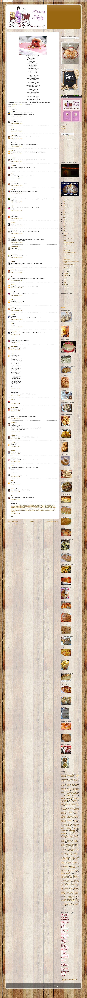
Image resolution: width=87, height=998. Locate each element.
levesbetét (65, 852)
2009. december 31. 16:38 (16, 185)
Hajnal (12, 206)
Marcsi (12, 291)
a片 (52, 506)
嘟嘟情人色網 (19, 510)
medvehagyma (64, 859)
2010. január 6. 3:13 (15, 513)
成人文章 (32, 510)
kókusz (62, 840)
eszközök (72, 803)
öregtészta (72, 867)
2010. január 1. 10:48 (15, 410)
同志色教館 (19, 507)
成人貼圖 (25, 509)
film (77, 804)
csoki (72, 789)
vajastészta (63, 900)
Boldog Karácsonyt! (67, 238)
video (69, 901)
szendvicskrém (70, 889)
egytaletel (74, 800)
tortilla (78, 896)
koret (76, 841)
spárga (72, 885)
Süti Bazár (13, 457)
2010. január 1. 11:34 (15, 438)
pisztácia (67, 875)
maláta (76, 854)
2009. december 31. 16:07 (16, 131)
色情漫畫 (19, 506)
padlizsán (65, 869)
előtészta (63, 803)
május (65, 280)
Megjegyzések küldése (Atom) (20, 524)
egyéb (13, 106)
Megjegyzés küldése (14, 516)
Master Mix (75, 858)
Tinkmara (13, 237)
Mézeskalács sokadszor (68, 242)
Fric (12, 323)
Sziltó (12, 399)
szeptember (66, 273)
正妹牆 (40, 507)
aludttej (72, 772)
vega (77, 900)
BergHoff (74, 779)
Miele (62, 862)
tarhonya (76, 892)
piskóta (62, 875)
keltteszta (63, 830)
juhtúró (69, 824)
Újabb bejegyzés (13, 521)
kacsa (74, 824)
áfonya (62, 772)
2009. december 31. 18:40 (16, 257)
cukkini (62, 786)
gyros (76, 812)
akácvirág (67, 772)
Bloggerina (75, 780)
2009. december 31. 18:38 (16, 249)
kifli (77, 837)
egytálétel (63, 801)
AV (15, 505)
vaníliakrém (73, 900)
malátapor (63, 855)
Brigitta (12, 135)
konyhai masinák (70, 841)
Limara (12, 338)
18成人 (28, 509)
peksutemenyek (66, 872)
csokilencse (76, 789)
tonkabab (69, 896)
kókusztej (75, 840)
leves (78, 850)
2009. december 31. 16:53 (16, 201)
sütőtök (75, 888)
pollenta (71, 876)
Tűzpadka (13, 435)
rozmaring (76, 880)
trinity (12, 314)
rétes (72, 878)
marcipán (72, 857)
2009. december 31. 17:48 (16, 233)
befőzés (65, 779)
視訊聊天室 (44, 510)
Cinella (12, 165)
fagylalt (76, 803)
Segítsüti (75, 883)
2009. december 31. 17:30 (16, 218)
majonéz (62, 854)
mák (67, 854)
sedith (12, 353)
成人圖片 (28, 510)
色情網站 (52, 509)
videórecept (73, 901)
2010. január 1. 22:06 (15, 484)
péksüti (76, 873)
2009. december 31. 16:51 (16, 193)
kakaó (78, 824)
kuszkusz (76, 846)
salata (64, 883)
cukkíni (66, 786)
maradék (67, 857)
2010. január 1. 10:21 (15, 395)
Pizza (64, 237)
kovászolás (63, 844)
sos (76, 884)
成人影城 (42, 506)
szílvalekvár (70, 891)
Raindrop (13, 422)
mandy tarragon (14, 442)
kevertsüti (62, 837)
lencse (78, 849)
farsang (65, 804)
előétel (76, 801)
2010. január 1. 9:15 (15, 334)
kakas (64, 825)
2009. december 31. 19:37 (16, 295)
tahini (68, 892)
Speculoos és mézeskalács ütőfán (70, 265)
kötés (77, 845)
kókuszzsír (63, 841)
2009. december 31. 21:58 (16, 327)
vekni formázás (63, 901)
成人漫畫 (40, 510)
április (65, 282)
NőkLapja (71, 865)
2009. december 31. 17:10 (16, 210)
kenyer (73, 832)
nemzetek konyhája (72, 863)
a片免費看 (20, 505)
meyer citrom (63, 861)
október (65, 271)
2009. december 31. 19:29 (16, 287)
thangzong (77, 894)
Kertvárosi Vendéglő (64, 836)
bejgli (70, 779)
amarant (76, 772)
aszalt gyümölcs (70, 775)
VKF (78, 901)
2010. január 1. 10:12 (15, 388)
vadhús (76, 899)
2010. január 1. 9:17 (15, 342)
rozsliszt (73, 881)
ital (71, 823)
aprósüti (62, 774)
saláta (69, 883)
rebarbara (70, 877)
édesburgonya (63, 797)
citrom (62, 785)
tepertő (62, 894)
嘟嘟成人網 (32, 509)
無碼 (17, 505)
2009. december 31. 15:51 (16, 116)
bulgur (64, 784)
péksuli (76, 870)
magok (75, 853)
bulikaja (68, 784)
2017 (64, 217)
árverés (76, 774)
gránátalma (65, 811)
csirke (68, 789)
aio (13, 509)
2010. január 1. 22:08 (15, 491)
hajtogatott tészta (70, 817)
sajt (78, 881)
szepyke (13, 230)
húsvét (75, 821)
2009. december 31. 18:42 (16, 265)
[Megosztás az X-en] (28, 104)
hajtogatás (76, 816)
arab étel (68, 774)
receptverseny (76, 877)
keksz (75, 828)
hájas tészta (70, 816)
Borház (74, 783)
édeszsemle (70, 798)
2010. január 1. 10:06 (15, 349)
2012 (64, 226)
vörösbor (64, 903)
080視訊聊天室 (48, 506)
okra (62, 866)
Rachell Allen (63, 877)
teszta (66, 894)
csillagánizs (75, 788)
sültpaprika (70, 887)
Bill (77, 779)
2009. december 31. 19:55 (16, 310)
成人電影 (40, 505)
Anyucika (13, 450)
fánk (62, 804)
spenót (76, 885)
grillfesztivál (76, 811)
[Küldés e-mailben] (26, 104)
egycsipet (13, 254)
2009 (64, 232)
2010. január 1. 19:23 (15, 476)
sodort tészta (67, 884)
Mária (12, 495)
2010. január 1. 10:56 (15, 418)
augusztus (66, 275)
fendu (69, 804)
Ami (12, 465)
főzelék (64, 807)
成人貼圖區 (48, 505)
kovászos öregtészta (71, 844)
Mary (12, 299)
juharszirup (65, 824)
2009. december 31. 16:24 (16, 153)
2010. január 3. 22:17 (15, 499)
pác (78, 867)
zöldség (63, 905)
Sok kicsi (72, 884)
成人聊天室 (35, 505)
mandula (71, 855)
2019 (64, 214)
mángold (62, 857)
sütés (74, 887)
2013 (64, 224)
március (65, 284)
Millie (12, 480)
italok (75, 823)
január (65, 287)
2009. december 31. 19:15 (16, 272)
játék (78, 823)
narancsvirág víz (64, 863)
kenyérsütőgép (72, 835)
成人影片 (24, 510)
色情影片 (36, 506)
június (65, 278)
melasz (71, 859)
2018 (64, 216)
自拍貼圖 (25, 505)
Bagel (64, 257)
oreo (74, 866)
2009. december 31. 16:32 (16, 169)
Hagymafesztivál (64, 815)
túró (78, 898)
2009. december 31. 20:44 (16, 319)
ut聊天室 (44, 507)
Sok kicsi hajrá (66, 254)
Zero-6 (73, 903)
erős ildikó (13, 473)
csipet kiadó (63, 789)
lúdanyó (13, 222)
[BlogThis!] (27, 104)
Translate (71, 135)
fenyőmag (73, 804)
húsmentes (70, 821)
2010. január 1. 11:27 (15, 431)
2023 (64, 207)
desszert (63, 792)
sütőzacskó (63, 889)
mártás (78, 857)
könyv (62, 845)
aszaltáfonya (71, 776)
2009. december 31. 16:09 (16, 138)
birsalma (62, 780)
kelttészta (72, 830)
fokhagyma (68, 805)
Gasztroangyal (63, 808)
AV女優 (23, 507)
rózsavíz (62, 881)
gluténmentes (76, 809)
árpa (72, 774)
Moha (12, 197)
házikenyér (63, 820)
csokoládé (66, 790)
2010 (64, 230)
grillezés (70, 811)
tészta (71, 894)
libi (11, 111)
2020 (64, 212)
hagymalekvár (74, 815)
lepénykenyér (65, 850)
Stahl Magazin (63, 887)
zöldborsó (65, 904)
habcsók (76, 813)
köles (77, 844)
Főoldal (32, 521)
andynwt (48, 986)
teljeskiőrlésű (75, 893)
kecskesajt (69, 828)
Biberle (64, 248)
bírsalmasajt (69, 780)
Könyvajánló (66, 267)
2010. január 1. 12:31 (15, 453)
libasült (70, 852)
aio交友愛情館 (38, 509)
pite (71, 875)
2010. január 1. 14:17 (15, 469)
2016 (64, 219)
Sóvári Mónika (67, 885)
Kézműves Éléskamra (70, 837)
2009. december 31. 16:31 (16, 161)
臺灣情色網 (31, 506)
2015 (64, 221)
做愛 (22, 509)
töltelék (70, 898)
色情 (39, 506)
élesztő (71, 801)
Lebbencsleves (66, 259)
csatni (77, 786)
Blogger (57, 986)
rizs (78, 878)
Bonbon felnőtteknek (67, 255)
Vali (12, 173)
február (65, 286)
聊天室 (52, 507)
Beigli (64, 240)
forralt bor (73, 805)
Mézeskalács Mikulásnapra (69, 264)
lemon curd (73, 849)
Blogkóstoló (63, 781)
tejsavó (70, 893)
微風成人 (19, 509)
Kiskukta (13, 414)
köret (72, 845)
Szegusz (13, 157)
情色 (14, 511)
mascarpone (66, 858)
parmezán (63, 870)
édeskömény (69, 797)
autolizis (76, 776)
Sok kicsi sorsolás (67, 244)
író (68, 823)
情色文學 (44, 509)
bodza (76, 781)
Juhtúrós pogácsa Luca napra (69, 252)
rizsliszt (64, 880)
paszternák (69, 870)
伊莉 (28, 505)
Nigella (66, 865)
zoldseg (77, 903)
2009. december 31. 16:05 (16, 123)
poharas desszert (64, 876)
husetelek (63, 821)
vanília (68, 900)
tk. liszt (63, 896)
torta (74, 896)
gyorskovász (63, 812)
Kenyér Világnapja (74, 833)
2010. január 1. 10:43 (15, 403)
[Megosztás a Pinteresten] (31, 104)
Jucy (12, 307)
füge (73, 807)
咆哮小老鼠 (30, 507)
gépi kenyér (70, 808)
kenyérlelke (63, 835)
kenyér (63, 833)
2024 (64, 205)
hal (77, 817)
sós (62, 885)
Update (65, 899)
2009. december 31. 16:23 (16, 146)
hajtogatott (63, 817)
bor (70, 783)
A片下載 (14, 510)
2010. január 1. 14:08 (15, 461)
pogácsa (75, 875)
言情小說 (23, 506)
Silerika (12, 284)
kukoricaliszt (63, 846)
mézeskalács (74, 861)
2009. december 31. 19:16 (16, 280)
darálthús (75, 790)
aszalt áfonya (63, 775)
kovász (63, 842)
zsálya (68, 905)
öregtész (67, 867)
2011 (64, 228)
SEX (26, 507)
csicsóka (69, 788)
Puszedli (13, 181)
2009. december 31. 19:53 (16, 302)
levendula (71, 850)
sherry (62, 884)
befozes (77, 777)
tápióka (72, 892)
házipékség (69, 820)
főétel (78, 805)
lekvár (67, 849)
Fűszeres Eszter (14, 246)
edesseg (75, 797)
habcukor (70, 813)
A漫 (54, 506)
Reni (12, 120)
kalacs (69, 825)
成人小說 (36, 510)
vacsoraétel (70, 899)
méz (69, 861)
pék (73, 870)
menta (76, 859)
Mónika (12, 269)
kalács (75, 825)
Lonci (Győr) (14, 331)
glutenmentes (66, 809)
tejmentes (63, 893)
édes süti (70, 795)
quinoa (75, 876)
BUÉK (64, 235)
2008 (64, 290)
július (65, 277)
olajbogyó (66, 866)
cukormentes (71, 786)
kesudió (71, 836)
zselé (71, 905)
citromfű (68, 785)
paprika (76, 869)
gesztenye (77, 808)
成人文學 (44, 505)
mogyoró (69, 862)
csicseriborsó (63, 788)
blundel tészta (70, 781)
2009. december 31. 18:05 (16, 242)
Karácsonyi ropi (66, 250)
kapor (62, 827)
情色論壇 (27, 506)
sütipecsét (66, 888)
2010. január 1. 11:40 (15, 446)
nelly (12, 150)
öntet (63, 867)
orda (71, 866)
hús (76, 820)
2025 (64, 203)
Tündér (12, 488)
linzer (66, 853)
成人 (16, 509)
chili (76, 784)
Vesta (12, 214)
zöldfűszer (76, 904)
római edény (70, 880)
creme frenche (75, 785)
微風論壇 (31, 505)
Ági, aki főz (13, 407)
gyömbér (70, 812)
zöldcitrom (70, 904)
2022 (64, 208)
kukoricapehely (70, 846)
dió (76, 792)
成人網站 (53, 505)
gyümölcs (63, 813)
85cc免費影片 (36, 507)
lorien (12, 127)
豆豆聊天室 (48, 507)
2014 (64, 223)
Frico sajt (69, 807)
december (66, 233)
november (66, 270)
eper (67, 803)
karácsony (68, 827)
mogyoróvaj (75, 862)
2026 (64, 201)
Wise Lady (13, 346)
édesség (63, 798)
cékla (72, 784)
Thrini (12, 261)
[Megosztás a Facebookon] (29, 104)
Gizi (12, 276)
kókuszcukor (69, 840)
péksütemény (65, 873)
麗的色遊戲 (14, 507)
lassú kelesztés (76, 848)
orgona (78, 866)
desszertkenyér (70, 792)
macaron (70, 853)
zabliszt (69, 903)
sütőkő (71, 888)
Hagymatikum (63, 816)
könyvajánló (68, 845)
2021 (64, 210)
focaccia (62, 805)
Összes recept (64, 32)
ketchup (76, 836)
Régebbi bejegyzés (52, 521)
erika (12, 189)
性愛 (48, 510)
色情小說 (48, 509)
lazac (63, 849)
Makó (72, 854)
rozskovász (68, 881)
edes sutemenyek (73, 794)
